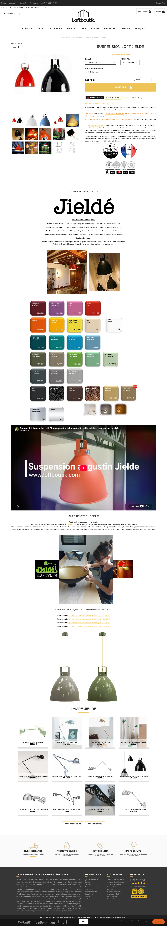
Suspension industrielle (100, 810)
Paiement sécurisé (91, 887)
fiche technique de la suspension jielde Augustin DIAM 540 (89, 626)
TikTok (142, 880)
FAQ (86, 899)
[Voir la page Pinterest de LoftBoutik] (137, 880)
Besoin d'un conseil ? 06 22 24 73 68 (43, 3)
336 (66, 744)
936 (100, 744)
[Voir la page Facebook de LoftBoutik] (130, 880)
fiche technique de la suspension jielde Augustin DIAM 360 (89, 623)
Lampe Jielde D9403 (100, 742)
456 (133, 811)
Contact (23, 3)
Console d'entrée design (116, 882)
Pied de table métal (114, 899)
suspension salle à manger (134, 776)
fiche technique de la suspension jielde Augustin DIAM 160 (89, 615)
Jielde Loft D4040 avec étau (66, 776)
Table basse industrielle (115, 880)
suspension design (96, 125)
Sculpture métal (113, 894)
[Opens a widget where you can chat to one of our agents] (158, 922)
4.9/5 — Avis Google (138, 886)
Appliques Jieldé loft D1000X (33, 810)
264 (133, 778)
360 (33, 811)
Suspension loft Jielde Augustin (99, 103)
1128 (67, 811)
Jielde (70, 524)
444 (33, 744)
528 (100, 778)
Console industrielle (114, 892)
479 (33, 778)
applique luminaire (33, 742)
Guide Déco (89, 894)
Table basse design (114, 884)
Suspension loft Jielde (120, 47)
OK (83, 922)
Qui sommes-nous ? (8, 3)
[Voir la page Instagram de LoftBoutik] (134, 880)
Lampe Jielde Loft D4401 (100, 776)
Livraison (88, 884)
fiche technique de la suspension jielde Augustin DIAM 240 (89, 619)
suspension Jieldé (91, 110)
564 (66, 778)
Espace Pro (160, 3)
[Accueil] (83, 15)
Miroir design (112, 896)
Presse (87, 896)
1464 (134, 744)
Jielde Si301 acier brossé (133, 810)
